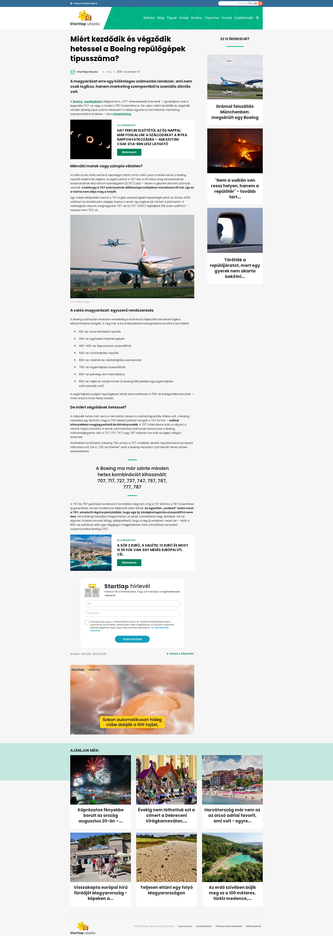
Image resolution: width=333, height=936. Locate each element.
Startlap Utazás (87, 72)
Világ (160, 18)
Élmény (196, 18)
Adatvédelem (204, 926)
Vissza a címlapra (181, 653)
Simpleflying (122, 114)
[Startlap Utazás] (86, 18)
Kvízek (184, 18)
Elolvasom (129, 152)
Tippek (172, 18)
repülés (86, 654)
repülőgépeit (93, 102)
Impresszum (185, 926)
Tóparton (211, 18)
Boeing (78, 102)
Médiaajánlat (253, 926)
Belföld (149, 18)
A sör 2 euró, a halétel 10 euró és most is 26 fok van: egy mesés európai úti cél (152, 550)
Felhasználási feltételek (229, 926)
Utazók (226, 18)
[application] (132, 700)
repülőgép (99, 654)
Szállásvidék (243, 18)
